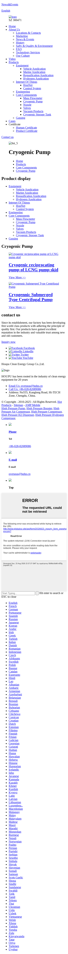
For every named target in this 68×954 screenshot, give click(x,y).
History (20, 42)
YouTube (27, 357)
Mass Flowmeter (32, 98)
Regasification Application (38, 75)
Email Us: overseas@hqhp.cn (26, 385)
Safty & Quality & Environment (34, 45)
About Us (14, 29)
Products (14, 62)
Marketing (22, 36)
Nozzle (27, 104)
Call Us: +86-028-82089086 (25, 389)
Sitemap (18, 405)
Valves (27, 108)
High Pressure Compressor (46, 411)
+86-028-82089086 (20, 446)
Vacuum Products (33, 111)
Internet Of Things (26, 81)
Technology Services (28, 52)
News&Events (9, 4)
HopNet (27, 85)
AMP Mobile (32, 405)
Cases (12, 121)
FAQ (19, 49)
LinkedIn (27, 351)
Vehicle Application (34, 68)
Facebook (29, 348)
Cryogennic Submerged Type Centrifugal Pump (31, 297)
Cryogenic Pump (33, 101)
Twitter (24, 354)
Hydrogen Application (36, 78)
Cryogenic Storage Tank (37, 114)
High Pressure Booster (39, 408)
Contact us (7, 137)
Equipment (22, 65)
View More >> (17, 277)
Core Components (26, 94)
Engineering (23, 91)
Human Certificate (26, 127)
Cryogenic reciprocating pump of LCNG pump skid (33, 267)
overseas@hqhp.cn (19, 473)
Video (12, 58)
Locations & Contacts (28, 32)
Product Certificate (26, 130)
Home (12, 26)
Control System (32, 88)
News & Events (25, 39)
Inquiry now (8, 341)
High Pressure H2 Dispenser (17, 414)
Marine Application (34, 72)
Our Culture (23, 55)
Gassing (20, 117)
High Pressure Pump (13, 408)
